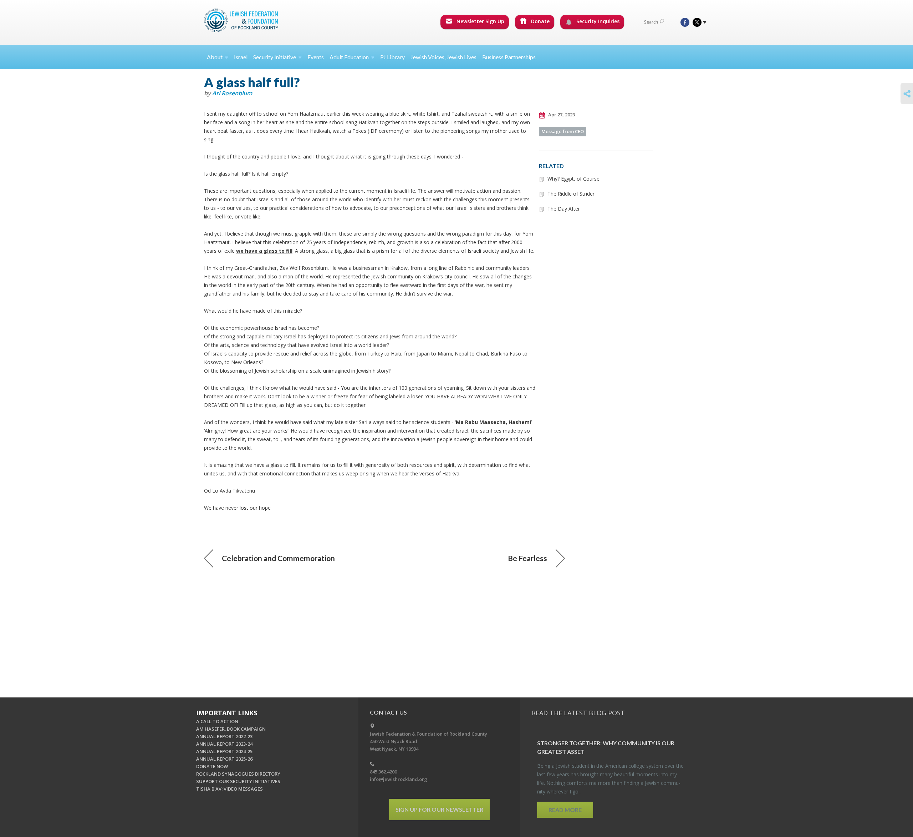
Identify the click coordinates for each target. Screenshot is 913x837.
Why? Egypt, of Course (573, 178)
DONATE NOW (212, 766)
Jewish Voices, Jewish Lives (443, 57)
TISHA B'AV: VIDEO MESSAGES (229, 789)
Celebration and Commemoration (278, 558)
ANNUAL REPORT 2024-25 (224, 751)
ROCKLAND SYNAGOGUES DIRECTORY (238, 774)
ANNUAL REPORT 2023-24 (224, 744)
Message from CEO (562, 131)
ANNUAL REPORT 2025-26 (224, 759)
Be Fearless (527, 558)
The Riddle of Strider (571, 193)
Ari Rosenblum (232, 93)
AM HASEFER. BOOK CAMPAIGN (231, 729)
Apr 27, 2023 (561, 114)
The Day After (563, 208)
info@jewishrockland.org (398, 779)
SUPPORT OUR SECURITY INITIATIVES (238, 781)
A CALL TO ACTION (217, 721)
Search (651, 22)
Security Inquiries (597, 21)
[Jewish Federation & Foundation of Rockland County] (242, 20)
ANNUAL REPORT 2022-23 (224, 736)
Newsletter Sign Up (479, 21)
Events (315, 57)
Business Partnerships (509, 57)
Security (274, 57)
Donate (540, 21)
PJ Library (392, 57)
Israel (241, 57)
